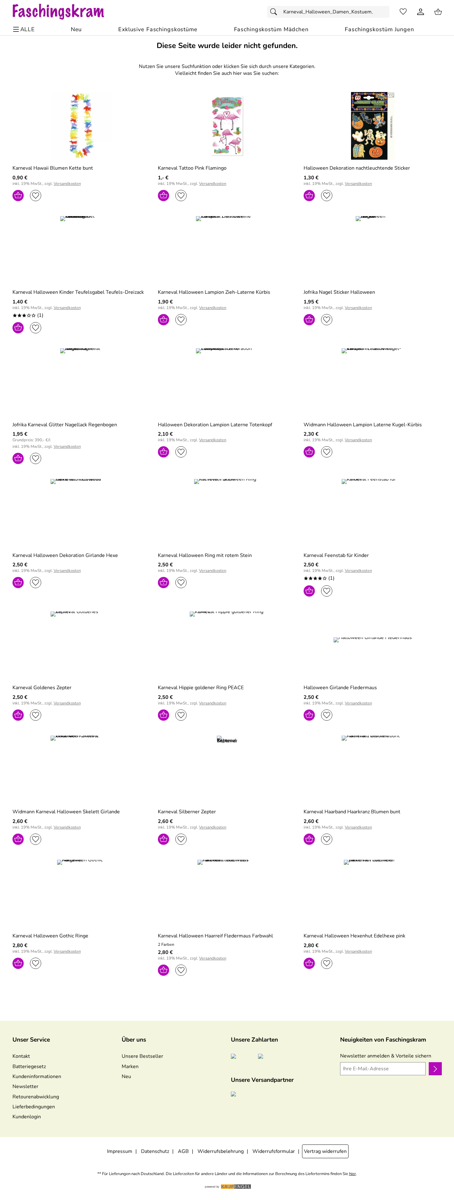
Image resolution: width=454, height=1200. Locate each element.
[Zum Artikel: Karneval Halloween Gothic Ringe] (81, 893)
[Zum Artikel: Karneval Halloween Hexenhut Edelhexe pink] (373, 893)
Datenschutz (155, 1151)
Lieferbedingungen (33, 1106)
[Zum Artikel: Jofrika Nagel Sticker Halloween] (373, 250)
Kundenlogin (26, 1116)
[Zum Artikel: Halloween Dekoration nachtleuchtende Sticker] (373, 126)
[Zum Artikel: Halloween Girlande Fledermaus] (373, 645)
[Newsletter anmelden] (435, 1068)
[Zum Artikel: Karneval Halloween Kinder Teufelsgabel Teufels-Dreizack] (81, 250)
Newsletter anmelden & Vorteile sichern (385, 1055)
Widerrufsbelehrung (221, 1151)
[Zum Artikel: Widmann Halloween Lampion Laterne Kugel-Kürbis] (373, 382)
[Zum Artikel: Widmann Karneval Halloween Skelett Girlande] (81, 769)
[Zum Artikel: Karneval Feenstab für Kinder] (373, 513)
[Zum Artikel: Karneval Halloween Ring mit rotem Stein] (227, 513)
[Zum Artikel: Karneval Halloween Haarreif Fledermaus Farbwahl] (227, 893)
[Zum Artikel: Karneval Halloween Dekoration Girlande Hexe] (81, 513)
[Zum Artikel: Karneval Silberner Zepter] (227, 769)
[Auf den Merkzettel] (35, 195)
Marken (130, 1066)
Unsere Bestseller (142, 1056)
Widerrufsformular (273, 1151)
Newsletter (25, 1086)
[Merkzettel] (403, 12)
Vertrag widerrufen (325, 1151)
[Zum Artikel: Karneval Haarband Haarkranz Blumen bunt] (373, 769)
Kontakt (21, 1056)
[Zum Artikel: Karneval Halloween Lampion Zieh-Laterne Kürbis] (227, 250)
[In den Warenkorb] (18, 195)
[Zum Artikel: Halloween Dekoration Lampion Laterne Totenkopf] (227, 382)
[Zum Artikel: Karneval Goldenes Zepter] (81, 645)
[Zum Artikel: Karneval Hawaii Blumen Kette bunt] (81, 126)
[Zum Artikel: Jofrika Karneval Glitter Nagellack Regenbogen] (81, 382)
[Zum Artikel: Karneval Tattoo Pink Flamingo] (227, 126)
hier (352, 1174)
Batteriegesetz (29, 1066)
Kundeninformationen (36, 1076)
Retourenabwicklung (35, 1096)
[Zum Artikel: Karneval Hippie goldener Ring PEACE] (227, 645)
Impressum (119, 1151)
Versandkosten (67, 183)
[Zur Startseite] (64, 11)
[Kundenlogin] (420, 12)
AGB (183, 1151)
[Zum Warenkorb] (438, 12)
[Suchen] (275, 12)
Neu (126, 1076)
